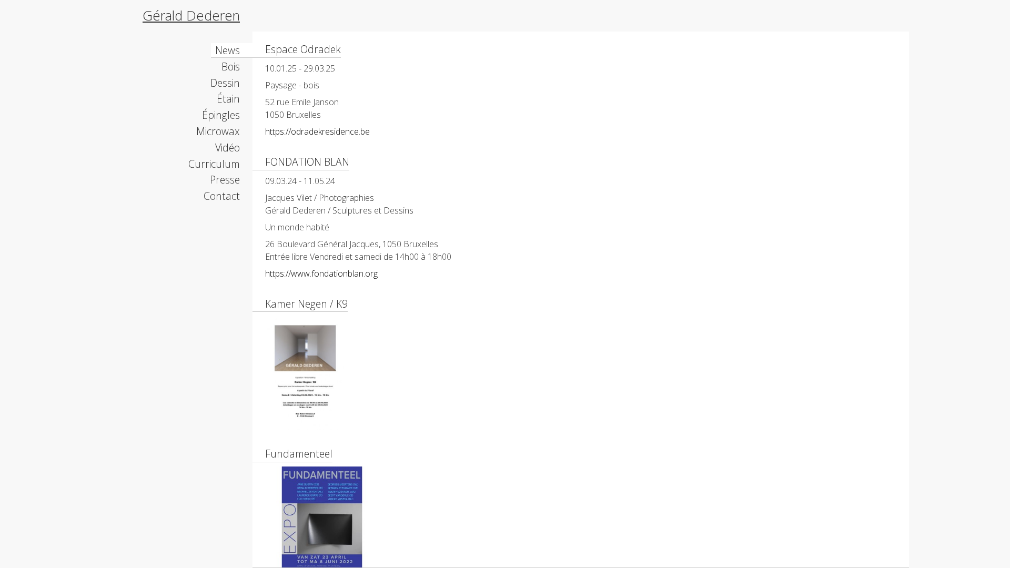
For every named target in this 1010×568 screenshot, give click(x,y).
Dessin (225, 83)
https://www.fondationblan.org (321, 273)
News (227, 50)
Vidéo (227, 147)
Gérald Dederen (191, 15)
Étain (228, 99)
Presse (225, 180)
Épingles (221, 115)
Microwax (218, 131)
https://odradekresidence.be (317, 131)
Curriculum (214, 164)
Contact (222, 196)
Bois (230, 66)
